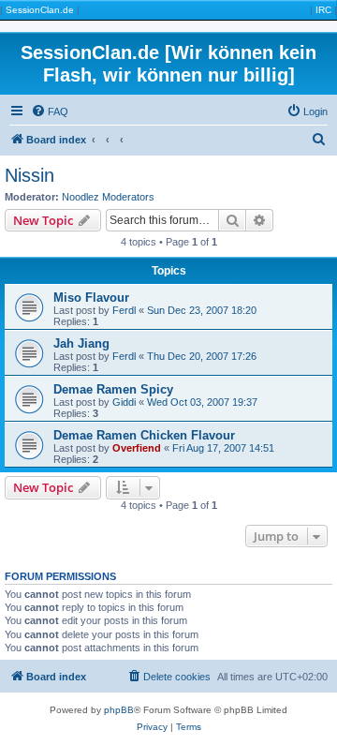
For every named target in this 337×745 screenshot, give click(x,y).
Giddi (124, 402)
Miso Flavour (91, 298)
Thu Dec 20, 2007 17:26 (201, 356)
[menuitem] (49, 111)
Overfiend (136, 448)
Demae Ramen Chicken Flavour (144, 435)
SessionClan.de (40, 10)
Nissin (29, 175)
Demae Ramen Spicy (113, 389)
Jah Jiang (81, 343)
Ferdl (124, 310)
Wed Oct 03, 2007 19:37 (202, 402)
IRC (323, 10)
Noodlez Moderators (108, 196)
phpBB (119, 710)
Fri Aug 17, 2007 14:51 (223, 448)
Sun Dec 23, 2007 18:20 (201, 310)
